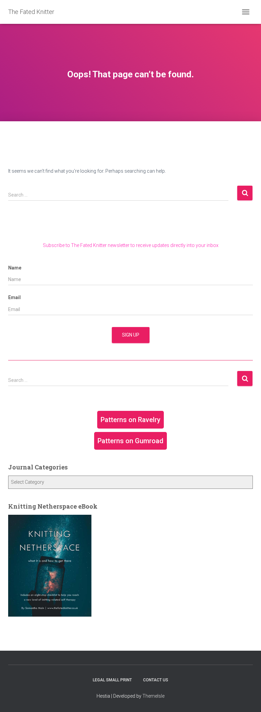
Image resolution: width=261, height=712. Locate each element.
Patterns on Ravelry (130, 420)
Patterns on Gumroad (130, 441)
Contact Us (155, 680)
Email (14, 297)
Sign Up (130, 335)
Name (14, 267)
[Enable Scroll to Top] (247, 698)
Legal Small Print (112, 680)
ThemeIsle (153, 696)
